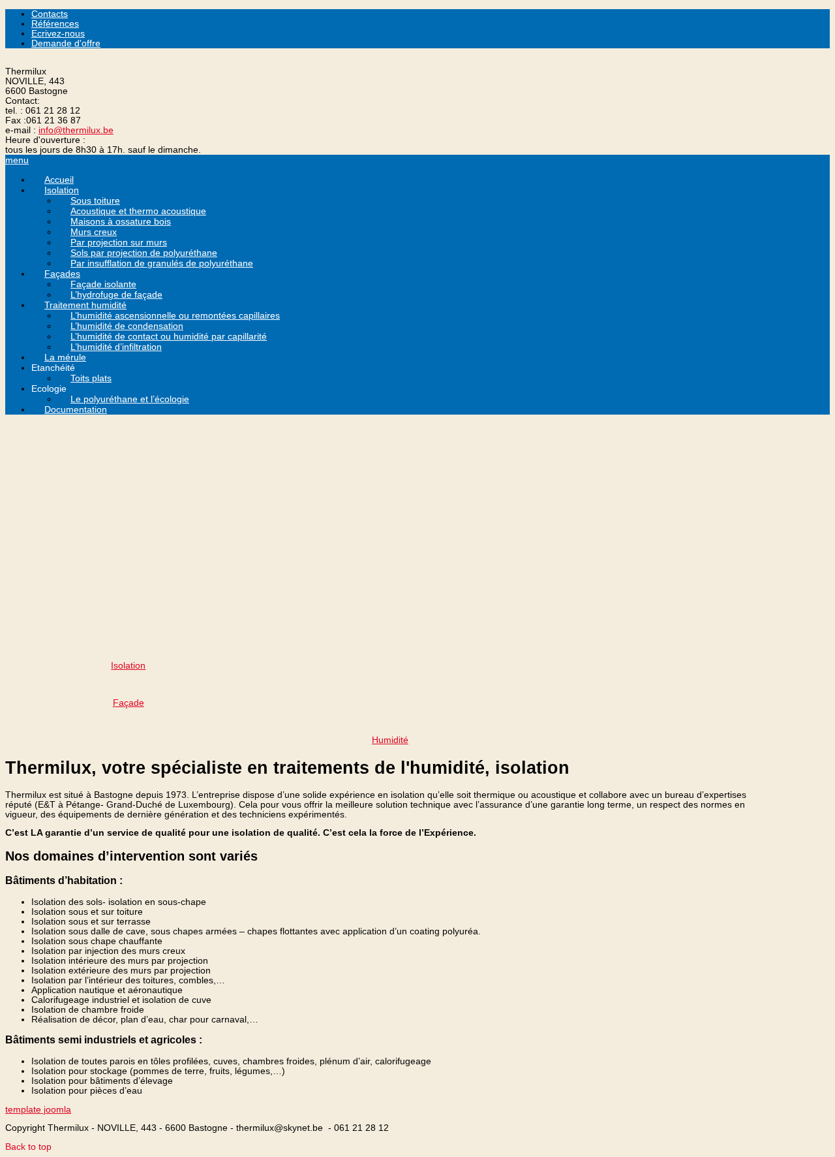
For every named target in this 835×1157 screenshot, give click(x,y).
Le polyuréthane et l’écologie (129, 399)
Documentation (75, 409)
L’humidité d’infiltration (116, 346)
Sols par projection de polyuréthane (143, 252)
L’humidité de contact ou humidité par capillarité (168, 336)
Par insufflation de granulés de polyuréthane (161, 263)
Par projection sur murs (118, 242)
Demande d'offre (65, 43)
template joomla (38, 1110)
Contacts (49, 14)
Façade (128, 703)
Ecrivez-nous (58, 34)
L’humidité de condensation (126, 326)
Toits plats (91, 378)
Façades (62, 273)
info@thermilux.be (76, 130)
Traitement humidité (85, 305)
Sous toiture (95, 200)
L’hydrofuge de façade (116, 294)
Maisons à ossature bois (120, 221)
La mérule (65, 357)
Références (55, 24)
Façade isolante (103, 284)
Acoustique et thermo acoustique (138, 211)
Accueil (59, 179)
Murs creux (93, 232)
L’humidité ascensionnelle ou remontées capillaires (175, 315)
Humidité (390, 740)
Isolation (61, 190)
